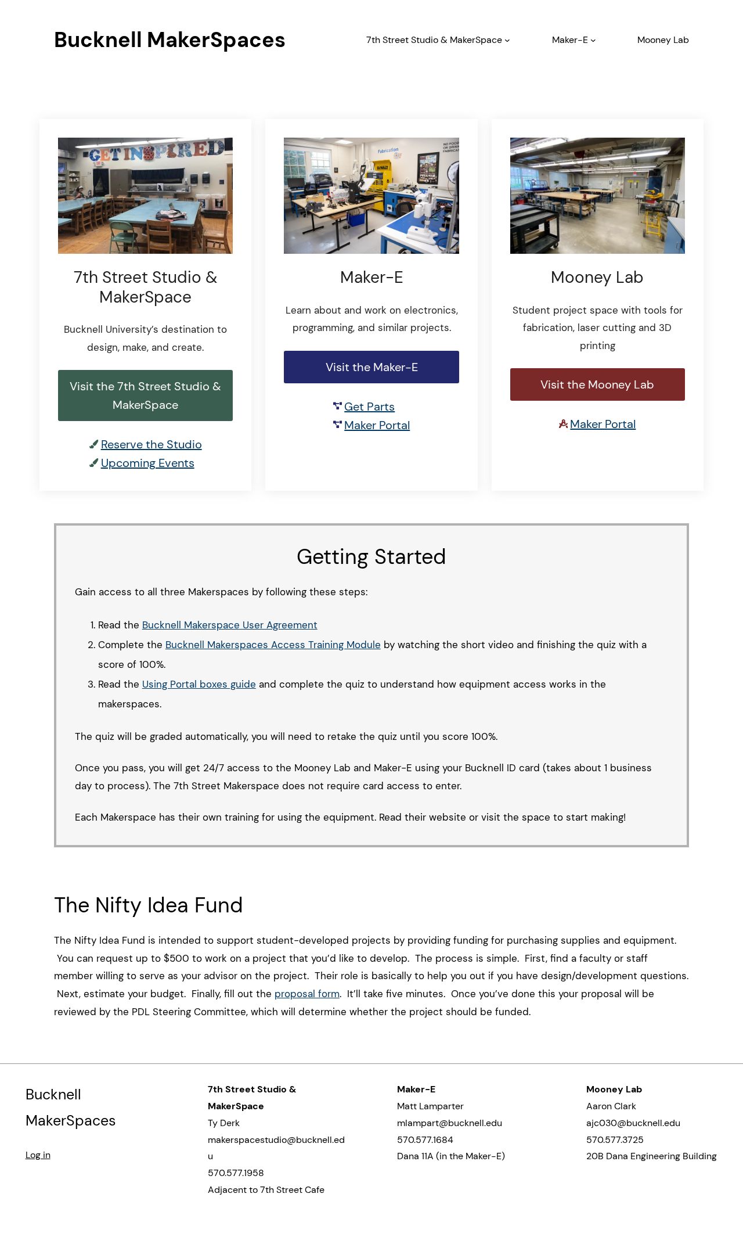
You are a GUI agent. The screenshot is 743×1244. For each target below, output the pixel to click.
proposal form (307, 993)
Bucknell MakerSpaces (170, 39)
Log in (38, 1155)
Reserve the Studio (151, 444)
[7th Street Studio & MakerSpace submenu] (507, 40)
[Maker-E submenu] (593, 40)
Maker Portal (377, 425)
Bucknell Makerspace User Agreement (230, 625)
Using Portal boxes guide (199, 684)
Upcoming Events (147, 462)
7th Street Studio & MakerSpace (434, 40)
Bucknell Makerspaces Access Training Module (273, 644)
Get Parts (369, 406)
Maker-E (570, 40)
